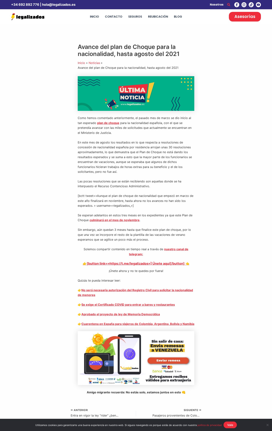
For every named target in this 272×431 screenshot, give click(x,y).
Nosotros (217, 4)
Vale (230, 425)
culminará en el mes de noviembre (115, 220)
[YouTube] (258, 4)
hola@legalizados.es (58, 4)
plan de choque (108, 123)
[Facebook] (236, 4)
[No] (267, 425)
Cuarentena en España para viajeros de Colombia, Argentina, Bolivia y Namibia (137, 324)
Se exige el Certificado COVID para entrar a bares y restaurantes (128, 304)
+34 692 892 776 (25, 4)
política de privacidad (209, 425)
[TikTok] (251, 4)
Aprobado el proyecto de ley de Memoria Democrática (120, 314)
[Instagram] (243, 4)
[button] (229, 4)
